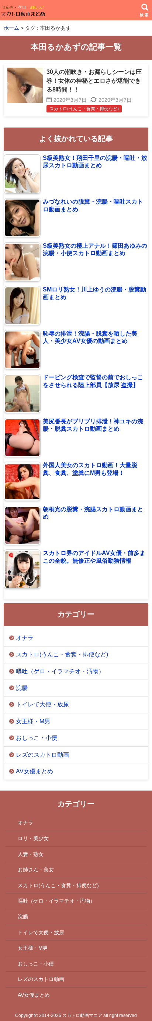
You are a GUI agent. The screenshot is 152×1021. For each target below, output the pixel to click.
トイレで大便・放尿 (42, 704)
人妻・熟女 (31, 854)
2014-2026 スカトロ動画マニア (70, 1015)
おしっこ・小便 (36, 738)
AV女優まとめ (34, 771)
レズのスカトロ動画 (42, 755)
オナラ (25, 638)
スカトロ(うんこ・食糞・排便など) (62, 654)
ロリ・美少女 (33, 838)
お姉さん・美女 (36, 870)
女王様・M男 (33, 721)
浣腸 (22, 688)
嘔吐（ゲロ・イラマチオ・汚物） (60, 671)
